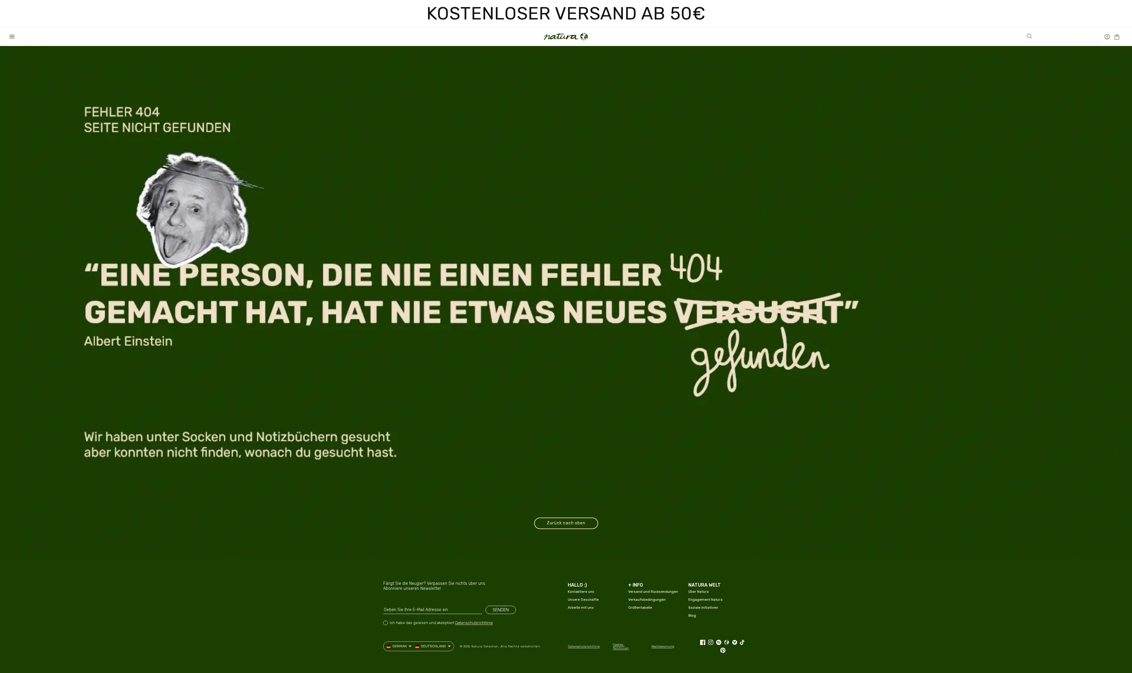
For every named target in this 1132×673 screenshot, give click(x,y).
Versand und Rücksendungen (653, 592)
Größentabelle (640, 607)
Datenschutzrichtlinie (474, 623)
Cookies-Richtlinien (621, 646)
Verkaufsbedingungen (647, 600)
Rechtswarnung (662, 646)
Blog (692, 615)
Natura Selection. (485, 646)
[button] (11, 36)
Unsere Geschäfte (583, 600)
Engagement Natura (705, 600)
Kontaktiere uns (581, 592)
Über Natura (698, 592)
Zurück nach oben (566, 523)
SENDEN (501, 610)
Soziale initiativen (703, 607)
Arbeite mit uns (581, 607)
